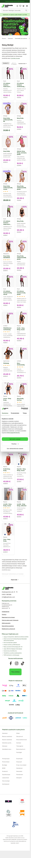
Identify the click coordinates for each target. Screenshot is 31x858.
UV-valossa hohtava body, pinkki (21, 292)
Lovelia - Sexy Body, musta (7, 504)
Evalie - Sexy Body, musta (21, 328)
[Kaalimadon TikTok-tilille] (22, 663)
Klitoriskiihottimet (21, 739)
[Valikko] (27, 6)
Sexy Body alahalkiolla (6, 256)
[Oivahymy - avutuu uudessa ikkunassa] (22, 813)
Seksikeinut (19, 768)
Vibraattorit (19, 736)
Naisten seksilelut (7, 739)
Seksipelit (19, 777)
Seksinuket (19, 771)
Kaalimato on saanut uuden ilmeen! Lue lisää (15, 14)
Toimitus (4, 614)
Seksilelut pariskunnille (7, 743)
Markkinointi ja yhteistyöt (8, 629)
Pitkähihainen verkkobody (7, 328)
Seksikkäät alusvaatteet (7, 749)
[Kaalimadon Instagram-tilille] (16, 663)
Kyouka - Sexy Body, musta (21, 469)
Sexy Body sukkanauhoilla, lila (8, 119)
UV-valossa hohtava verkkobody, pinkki (20, 86)
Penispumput (6, 758)
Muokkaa (14, 444)
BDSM (3, 768)
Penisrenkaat (5, 762)
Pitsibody (6, 363)
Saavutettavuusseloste (8, 626)
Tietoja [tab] (25, 413)
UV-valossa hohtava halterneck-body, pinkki (7, 86)
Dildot (18, 733)
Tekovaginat (19, 746)
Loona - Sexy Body (7, 399)
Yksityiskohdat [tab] (15, 413)
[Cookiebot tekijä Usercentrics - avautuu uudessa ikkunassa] (21, 409)
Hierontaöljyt (6, 781)
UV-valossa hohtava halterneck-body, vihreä (7, 223)
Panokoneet (19, 774)
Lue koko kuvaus (15, 58)
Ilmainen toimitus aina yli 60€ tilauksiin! (14, 1)
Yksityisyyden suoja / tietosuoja (10, 620)
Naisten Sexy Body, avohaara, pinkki (22, 152)
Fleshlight (19, 752)
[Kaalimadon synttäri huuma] (15, 26)
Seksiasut (4, 746)
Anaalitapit (19, 758)
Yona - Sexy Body (6, 540)
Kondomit (5, 771)
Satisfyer (18, 743)
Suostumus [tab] (5, 413)
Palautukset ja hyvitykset (8, 617)
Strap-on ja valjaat (21, 765)
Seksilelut (5, 733)
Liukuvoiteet (5, 777)
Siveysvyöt (19, 762)
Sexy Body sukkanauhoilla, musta (8, 187)
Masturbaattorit (20, 749)
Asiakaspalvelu (5, 611)
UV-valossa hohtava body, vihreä (7, 292)
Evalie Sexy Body (6, 469)
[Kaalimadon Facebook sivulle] (10, 663)
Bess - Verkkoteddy (21, 364)
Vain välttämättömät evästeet (15, 448)
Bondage (4, 765)
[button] (26, 10)
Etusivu (4, 38)
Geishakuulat (5, 784)
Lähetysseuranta (6, 623)
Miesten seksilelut (7, 736)
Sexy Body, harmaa (20, 399)
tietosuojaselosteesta (13, 432)
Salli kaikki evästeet (15, 439)
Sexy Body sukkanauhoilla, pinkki (21, 187)
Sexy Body (20, 118)
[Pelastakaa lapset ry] (8, 801)
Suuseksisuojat (6, 774)
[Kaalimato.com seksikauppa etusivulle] (8, 6)
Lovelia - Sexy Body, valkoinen (22, 504)
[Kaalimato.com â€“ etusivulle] (7, 588)
